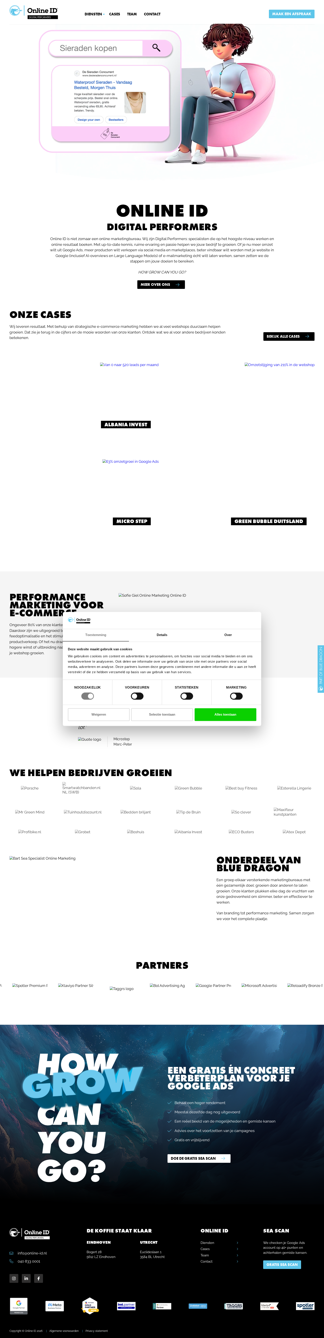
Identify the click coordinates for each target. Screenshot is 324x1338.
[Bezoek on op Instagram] (13, 1278)
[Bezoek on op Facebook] (38, 1278)
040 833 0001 (28, 1261)
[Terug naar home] (33, 12)
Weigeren (98, 714)
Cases (114, 14)
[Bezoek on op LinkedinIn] (26, 1278)
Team (132, 14)
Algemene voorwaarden (64, 1331)
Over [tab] (228, 635)
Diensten (93, 14)
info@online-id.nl (32, 1253)
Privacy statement (97, 1331)
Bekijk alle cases (283, 336)
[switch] (137, 696)
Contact (152, 14)
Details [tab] (162, 635)
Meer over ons (155, 284)
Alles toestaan (225, 714)
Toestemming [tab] (95, 635)
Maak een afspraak (291, 13)
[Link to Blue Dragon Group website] (321, 669)
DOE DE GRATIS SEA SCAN (193, 1158)
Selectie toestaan (162, 714)
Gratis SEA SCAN (282, 1264)
